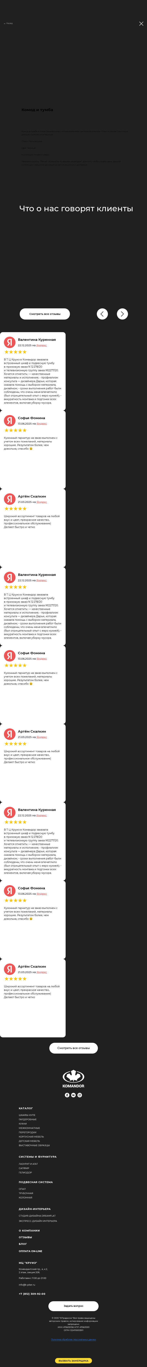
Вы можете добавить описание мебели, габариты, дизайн (69, 694)
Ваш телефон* (42, 741)
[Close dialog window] (141, 6)
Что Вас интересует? (46, 672)
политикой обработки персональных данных (88, 776)
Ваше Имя (38, 722)
